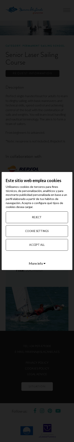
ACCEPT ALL (37, 244)
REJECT (37, 217)
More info (36, 263)
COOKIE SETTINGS (37, 231)
